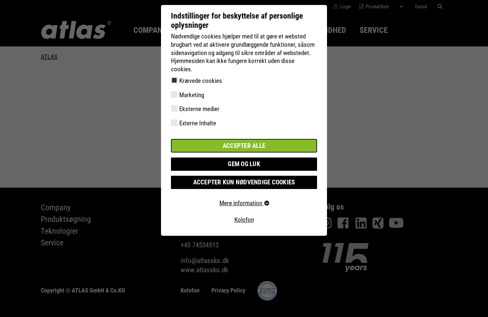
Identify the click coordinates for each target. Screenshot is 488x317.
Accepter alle (244, 146)
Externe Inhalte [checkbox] (197, 123)
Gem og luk (244, 164)
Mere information (241, 203)
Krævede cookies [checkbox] (200, 81)
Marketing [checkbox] (191, 95)
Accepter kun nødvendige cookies (244, 182)
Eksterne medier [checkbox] (199, 109)
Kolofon (244, 219)
